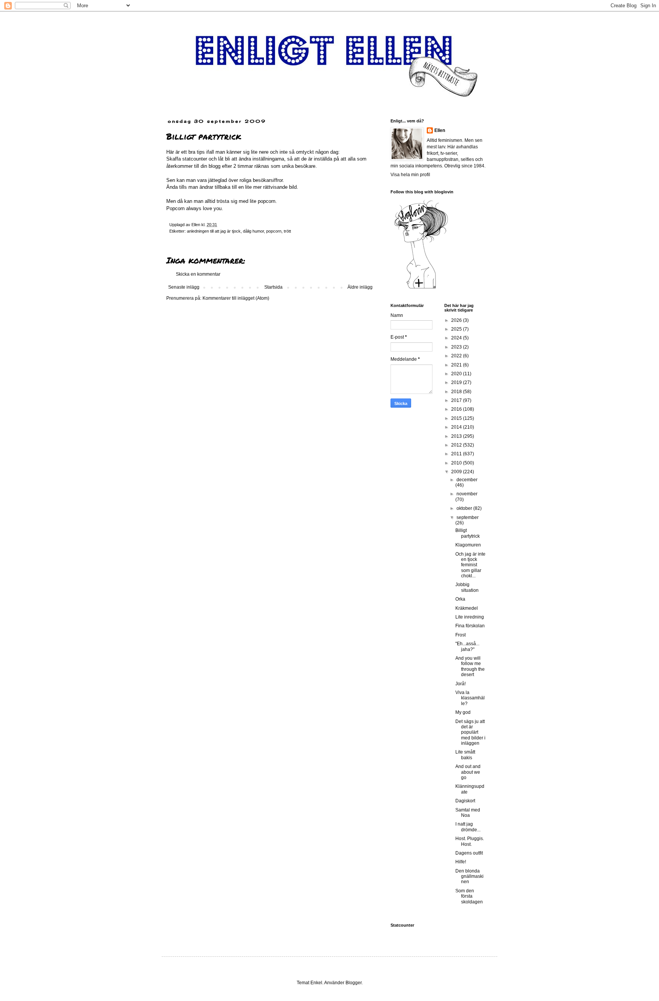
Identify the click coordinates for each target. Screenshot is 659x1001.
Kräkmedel (466, 608)
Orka (460, 599)
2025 (457, 329)
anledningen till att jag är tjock (214, 231)
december (466, 479)
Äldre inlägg (360, 287)
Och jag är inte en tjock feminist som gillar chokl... (470, 565)
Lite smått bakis (465, 754)
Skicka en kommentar (198, 274)
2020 (457, 373)
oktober (464, 508)
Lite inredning (469, 617)
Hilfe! (460, 861)
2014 (457, 427)
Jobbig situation (467, 587)
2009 (457, 471)
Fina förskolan (470, 625)
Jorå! (460, 683)
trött (287, 231)
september (467, 517)
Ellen (439, 130)
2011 (457, 453)
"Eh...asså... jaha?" (467, 646)
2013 (457, 436)
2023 (457, 347)
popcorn (273, 231)
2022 (457, 355)
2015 (457, 418)
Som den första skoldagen (469, 896)
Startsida (273, 287)
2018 (457, 391)
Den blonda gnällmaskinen (469, 876)
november (466, 493)
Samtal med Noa (467, 812)
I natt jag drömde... (468, 826)
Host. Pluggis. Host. (469, 841)
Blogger (354, 982)
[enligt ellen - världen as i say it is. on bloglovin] (421, 288)
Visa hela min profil (410, 174)
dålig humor (253, 231)
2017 (457, 400)
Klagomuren (468, 545)
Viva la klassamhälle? (470, 698)
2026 (457, 320)
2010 (457, 463)
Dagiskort (465, 800)
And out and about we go (468, 772)
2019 (457, 382)
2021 (457, 365)
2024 (457, 338)
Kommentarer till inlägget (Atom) (236, 298)
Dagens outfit (469, 853)
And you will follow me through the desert (470, 666)
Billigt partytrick (467, 533)
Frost (460, 635)
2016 (457, 409)
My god (463, 712)
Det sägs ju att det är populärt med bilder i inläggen (470, 732)
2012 (457, 445)
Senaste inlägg (183, 287)
